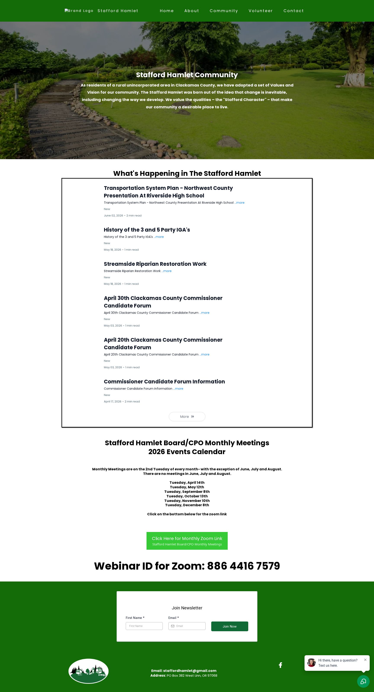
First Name (135, 618)
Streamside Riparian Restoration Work (155, 264)
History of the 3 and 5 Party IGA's (147, 229)
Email (173, 618)
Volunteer (261, 10)
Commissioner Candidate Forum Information (164, 381)
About (191, 10)
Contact (294, 10)
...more (239, 202)
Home (167, 10)
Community (224, 10)
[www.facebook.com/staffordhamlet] (281, 664)
